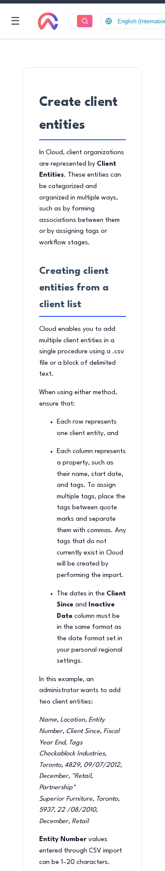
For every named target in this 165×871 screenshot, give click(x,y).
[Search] (84, 21)
